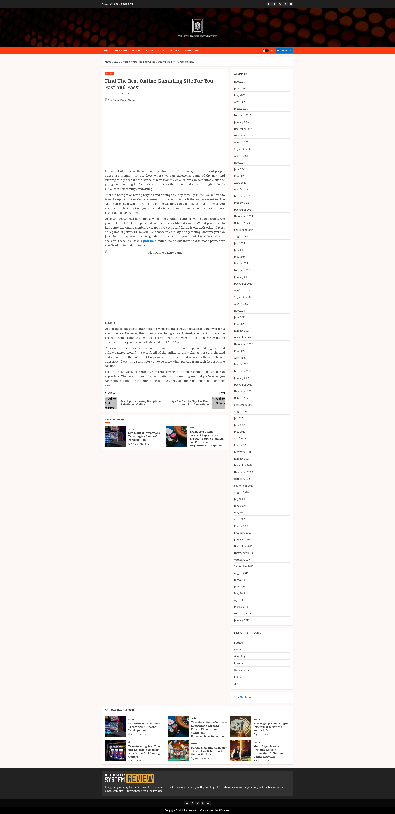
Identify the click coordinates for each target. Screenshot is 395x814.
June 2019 (240, 586)
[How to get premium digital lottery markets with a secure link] (240, 726)
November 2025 (243, 135)
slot (161, 50)
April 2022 (240, 357)
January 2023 (242, 330)
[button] (272, 51)
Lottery (174, 50)
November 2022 (243, 344)
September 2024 (243, 229)
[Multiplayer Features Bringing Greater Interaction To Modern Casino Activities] (240, 750)
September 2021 (243, 405)
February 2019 (242, 613)
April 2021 (240, 438)
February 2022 (242, 371)
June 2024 (240, 250)
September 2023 (243, 297)
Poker (150, 50)
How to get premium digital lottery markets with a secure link (271, 727)
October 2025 (242, 142)
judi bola (149, 241)
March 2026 (241, 108)
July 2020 (239, 499)
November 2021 (243, 391)
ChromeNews (207, 810)
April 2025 (240, 182)
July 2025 (239, 162)
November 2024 (243, 216)
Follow (287, 50)
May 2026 (239, 95)
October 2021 (242, 398)
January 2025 (242, 203)
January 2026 (242, 122)
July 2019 (239, 579)
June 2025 (240, 169)
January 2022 (242, 378)
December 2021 (243, 384)
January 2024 (242, 277)
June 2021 (240, 425)
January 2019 (242, 620)
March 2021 (241, 445)
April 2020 (240, 519)
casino (106, 50)
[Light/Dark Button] (266, 50)
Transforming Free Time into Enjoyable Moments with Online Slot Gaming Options (144, 751)
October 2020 (242, 478)
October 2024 (242, 223)
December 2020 (243, 465)
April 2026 (240, 102)
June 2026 (240, 88)
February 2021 (242, 452)
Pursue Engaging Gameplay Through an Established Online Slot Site (209, 751)
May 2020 (239, 512)
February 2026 (242, 115)
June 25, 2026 (262, 734)
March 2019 (241, 606)
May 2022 (239, 351)
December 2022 (243, 337)
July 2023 (239, 310)
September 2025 (243, 149)
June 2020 (240, 506)
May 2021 (239, 431)
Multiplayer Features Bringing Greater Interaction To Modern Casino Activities (268, 751)
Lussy (110, 94)
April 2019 (240, 600)
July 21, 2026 (137, 444)
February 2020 (242, 532)
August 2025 (241, 155)
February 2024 (242, 270)
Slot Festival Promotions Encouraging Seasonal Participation (144, 436)
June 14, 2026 (262, 761)
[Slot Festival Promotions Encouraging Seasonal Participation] (115, 436)
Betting (137, 50)
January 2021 (242, 458)
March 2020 (241, 526)
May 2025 (239, 176)
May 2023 (239, 324)
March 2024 (241, 263)
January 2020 (242, 539)
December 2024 (243, 209)
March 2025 (241, 189)
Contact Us (191, 50)
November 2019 (243, 553)
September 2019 (243, 566)
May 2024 (239, 256)
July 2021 (239, 418)
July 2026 (239, 81)
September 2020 (243, 485)
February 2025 (242, 196)
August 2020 (241, 492)
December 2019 (243, 546)
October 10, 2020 (126, 94)
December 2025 (243, 129)
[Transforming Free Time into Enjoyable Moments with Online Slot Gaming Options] (115, 750)
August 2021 (241, 411)
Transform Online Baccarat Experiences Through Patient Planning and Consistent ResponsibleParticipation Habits (207, 440)
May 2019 (239, 593)
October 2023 (242, 290)
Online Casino (242, 670)
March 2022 (241, 364)
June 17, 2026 (199, 758)
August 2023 (241, 304)
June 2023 (240, 317)
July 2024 (239, 243)
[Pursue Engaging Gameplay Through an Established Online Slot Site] (178, 750)
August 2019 (241, 573)
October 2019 (242, 559)
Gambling (121, 50)
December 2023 (243, 283)
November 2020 (243, 472)
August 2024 (241, 236)
